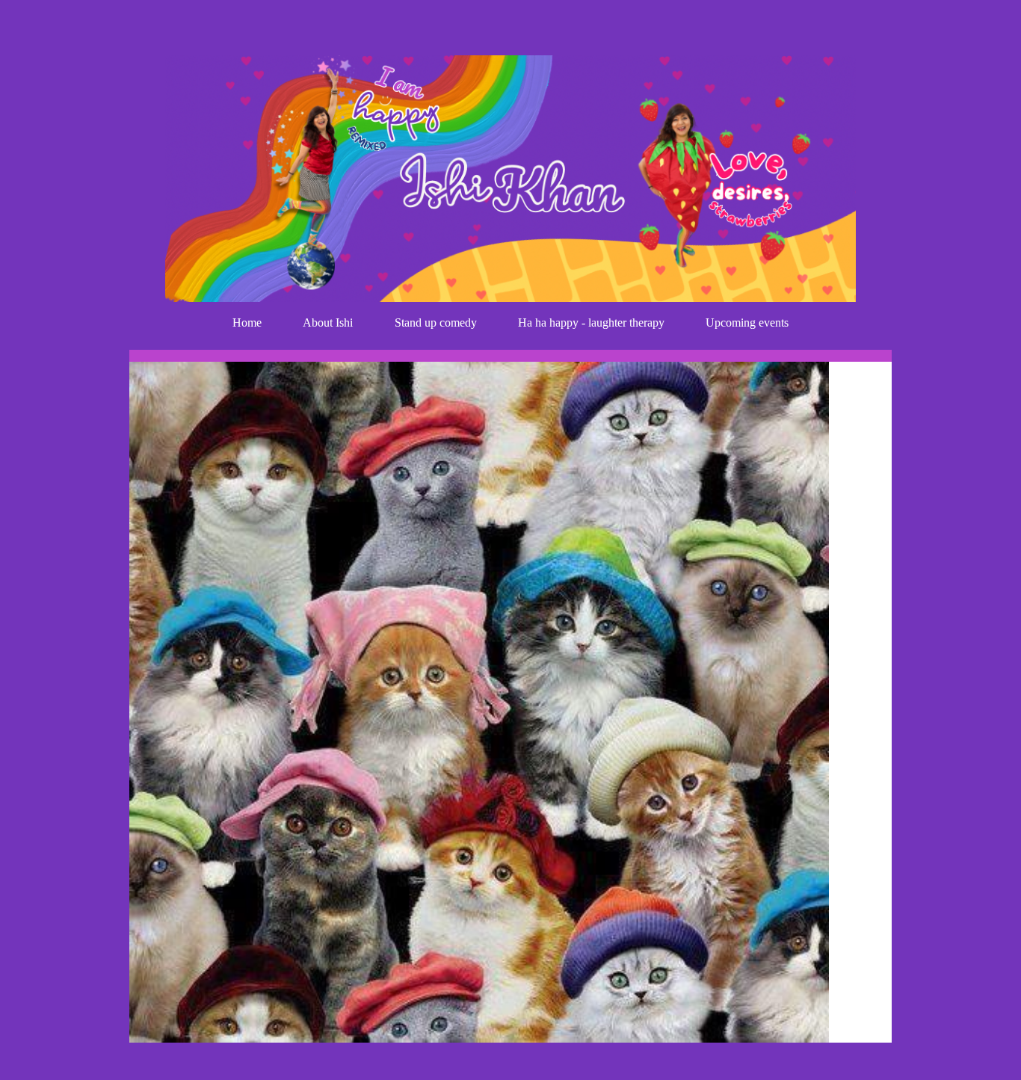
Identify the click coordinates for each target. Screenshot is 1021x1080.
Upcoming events (747, 322)
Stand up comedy (436, 322)
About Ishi (328, 322)
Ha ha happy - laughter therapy (591, 322)
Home (247, 322)
